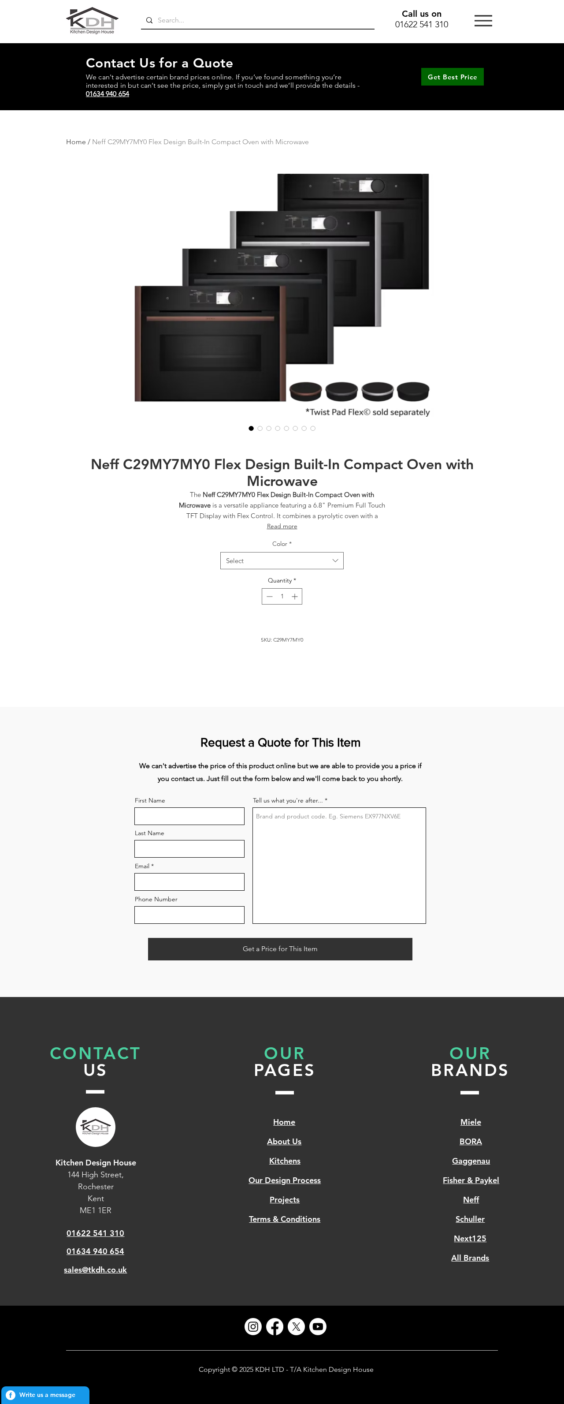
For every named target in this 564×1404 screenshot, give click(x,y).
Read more (282, 526)
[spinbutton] (282, 596)
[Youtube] (318, 1326)
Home (76, 142)
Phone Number (156, 899)
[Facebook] (274, 1326)
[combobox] (282, 560)
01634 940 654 (107, 94)
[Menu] (483, 20)
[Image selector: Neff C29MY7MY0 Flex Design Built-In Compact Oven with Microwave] (251, 428)
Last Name (149, 833)
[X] (296, 1326)
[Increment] (295, 596)
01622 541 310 (421, 24)
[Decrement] (268, 596)
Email (142, 866)
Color (282, 544)
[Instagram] (253, 1326)
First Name (150, 800)
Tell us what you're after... (288, 800)
